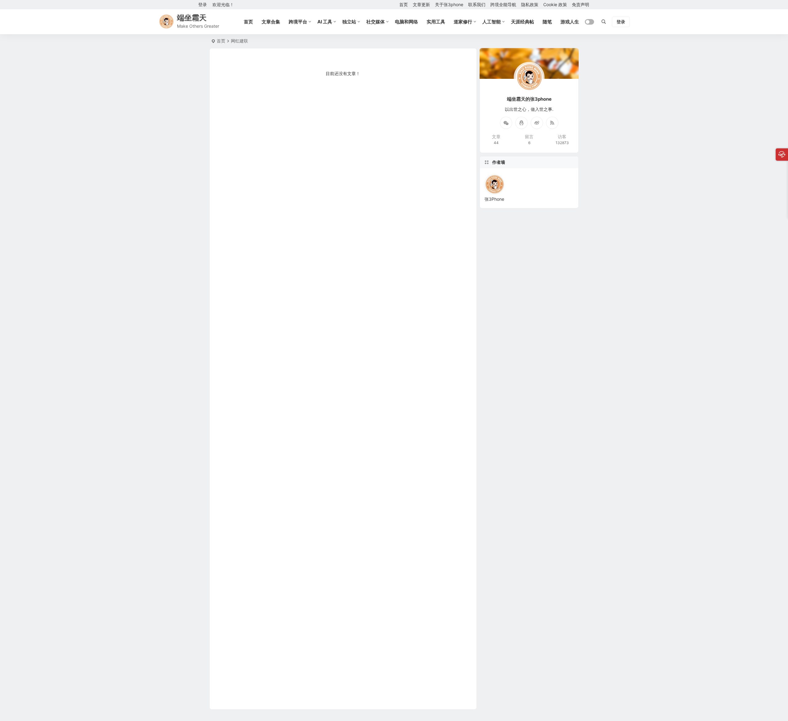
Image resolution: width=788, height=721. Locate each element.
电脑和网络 (406, 22)
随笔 (547, 22)
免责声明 (580, 4)
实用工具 (436, 22)
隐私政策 (529, 4)
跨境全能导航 (503, 4)
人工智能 (491, 22)
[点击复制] (521, 123)
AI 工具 (324, 22)
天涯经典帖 (522, 22)
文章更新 (421, 4)
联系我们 (476, 4)
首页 (403, 4)
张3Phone (494, 198)
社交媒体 (375, 22)
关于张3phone (449, 4)
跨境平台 (298, 22)
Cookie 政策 (555, 4)
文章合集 (271, 22)
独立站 (349, 22)
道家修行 (463, 22)
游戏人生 (570, 22)
